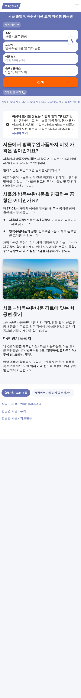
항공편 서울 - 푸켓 (14, 411)
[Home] (11, 6)
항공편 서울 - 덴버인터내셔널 (21, 404)
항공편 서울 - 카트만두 (17, 418)
